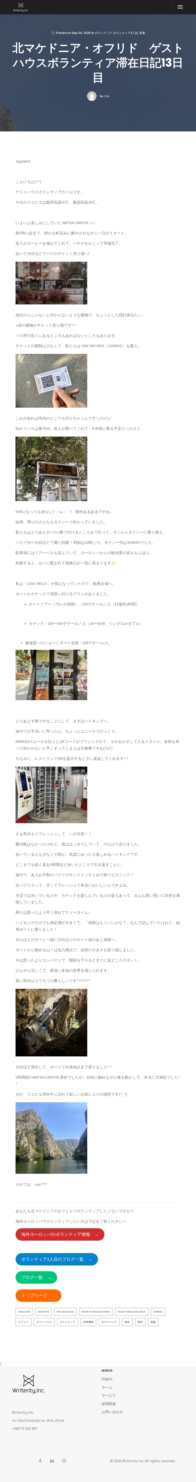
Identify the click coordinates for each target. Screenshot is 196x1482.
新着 (142, 33)
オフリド (23, 1322)
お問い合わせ (112, 1412)
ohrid (158, 1312)
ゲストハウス (44, 1322)
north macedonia (96, 1312)
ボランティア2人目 (125, 33)
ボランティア (103, 33)
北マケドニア (109, 1322)
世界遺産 (88, 1322)
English (107, 1379)
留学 (140, 1322)
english (24, 1312)
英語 (153, 1322)
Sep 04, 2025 (81, 33)
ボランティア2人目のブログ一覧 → (56, 1259)
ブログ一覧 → (36, 1277)
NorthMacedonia (132, 1312)
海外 (127, 1322)
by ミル (104, 96)
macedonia (65, 1312)
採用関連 (109, 1403)
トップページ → (38, 1295)
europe (43, 1312)
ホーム (107, 1387)
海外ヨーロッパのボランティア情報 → (60, 1234)
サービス (109, 1395)
